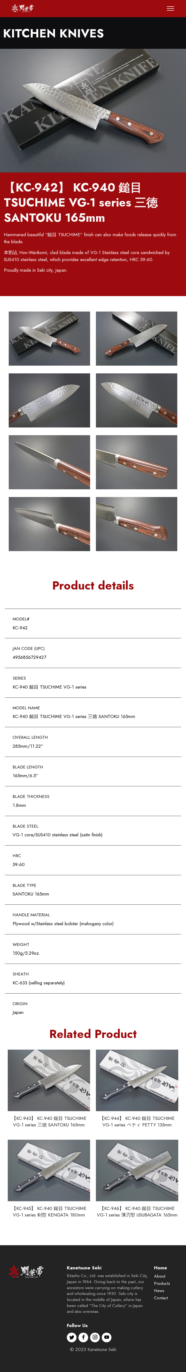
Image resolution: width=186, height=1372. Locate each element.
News (159, 1290)
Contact (161, 1298)
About (159, 1276)
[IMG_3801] (93, 110)
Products (162, 1283)
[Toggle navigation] (170, 8)
